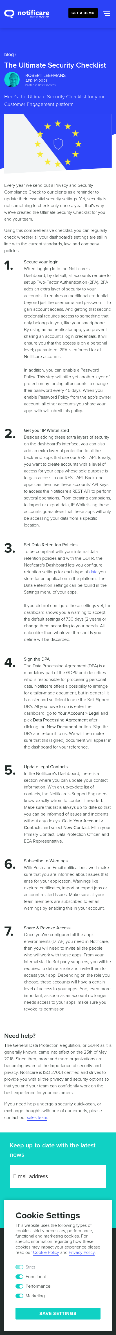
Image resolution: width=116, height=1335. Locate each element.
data (93, 572)
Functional (36, 1277)
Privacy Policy (82, 1252)
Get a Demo (83, 13)
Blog (9, 54)
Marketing (35, 1296)
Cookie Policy (46, 1252)
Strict (30, 1267)
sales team (37, 1117)
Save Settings (58, 1313)
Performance (38, 1286)
